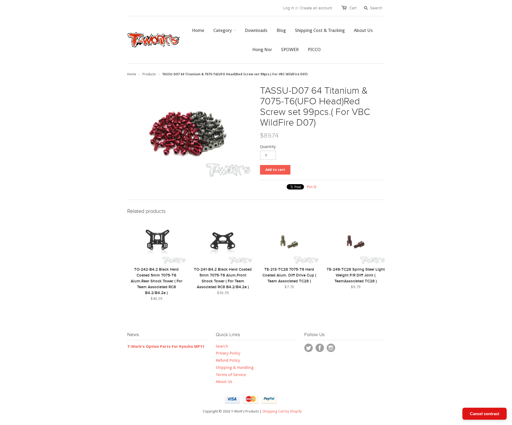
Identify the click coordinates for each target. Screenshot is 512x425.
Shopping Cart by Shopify (282, 411)
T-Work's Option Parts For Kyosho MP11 (165, 346)
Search (222, 346)
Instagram (331, 348)
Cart (353, 8)
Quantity (268, 146)
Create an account (316, 8)
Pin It (312, 186)
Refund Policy (228, 360)
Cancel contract (484, 413)
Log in (288, 8)
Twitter (308, 348)
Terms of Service (231, 374)
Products (149, 74)
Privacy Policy (228, 353)
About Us (224, 381)
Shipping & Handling (235, 367)
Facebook (319, 348)
